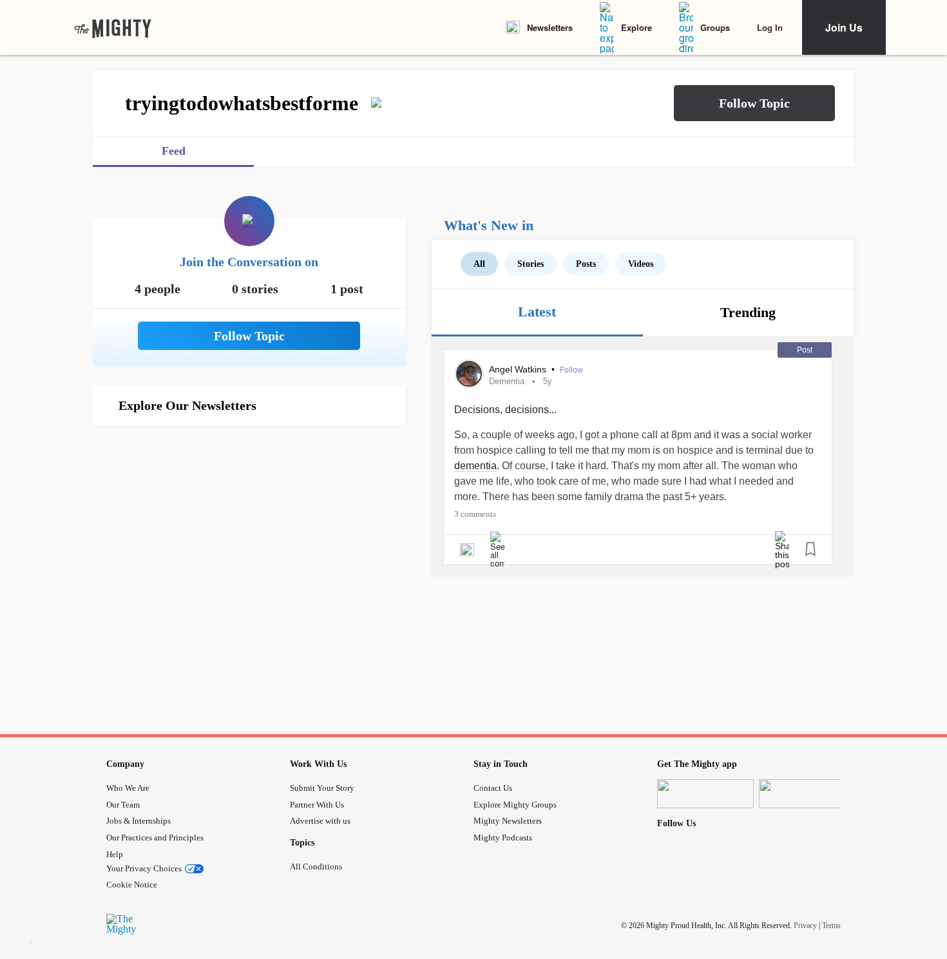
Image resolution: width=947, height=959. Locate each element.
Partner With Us (317, 804)
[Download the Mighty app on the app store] (705, 793)
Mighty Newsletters (508, 821)
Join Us (844, 27)
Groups (715, 27)
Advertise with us (320, 821)
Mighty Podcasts (503, 837)
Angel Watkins (519, 369)
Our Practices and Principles (155, 837)
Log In (770, 27)
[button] (754, 103)
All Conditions (316, 866)
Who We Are (127, 788)
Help (114, 854)
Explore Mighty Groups (515, 804)
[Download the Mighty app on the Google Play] (807, 793)
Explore (636, 27)
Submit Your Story (322, 788)
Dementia (506, 381)
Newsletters (550, 27)
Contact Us (493, 788)
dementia (475, 465)
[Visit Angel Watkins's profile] (469, 374)
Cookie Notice (131, 884)
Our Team (123, 804)
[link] (112, 28)
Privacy (805, 925)
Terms (831, 925)
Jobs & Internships (138, 821)
